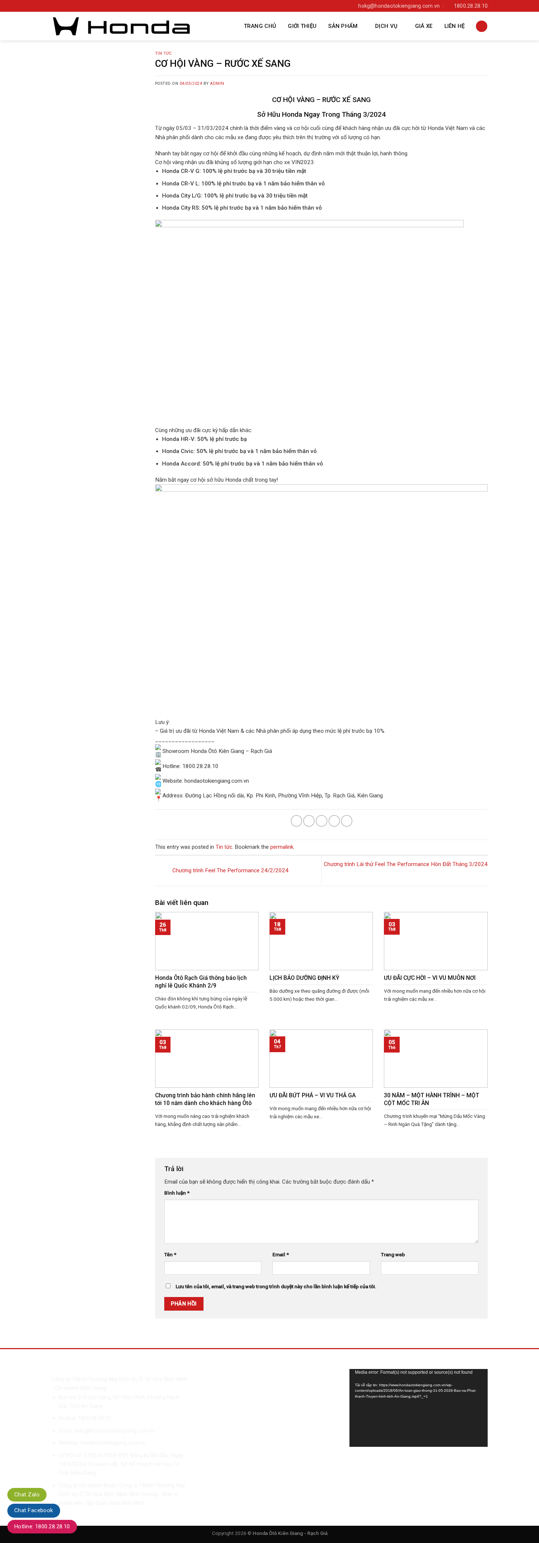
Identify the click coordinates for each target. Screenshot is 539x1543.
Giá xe (424, 26)
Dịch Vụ (386, 26)
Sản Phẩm (343, 26)
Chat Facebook (33, 1510)
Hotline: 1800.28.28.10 (42, 1526)
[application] (418, 1407)
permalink (281, 847)
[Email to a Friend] (321, 820)
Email (280, 1254)
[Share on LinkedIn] (346, 820)
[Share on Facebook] (296, 820)
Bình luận (177, 1193)
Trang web (393, 1254)
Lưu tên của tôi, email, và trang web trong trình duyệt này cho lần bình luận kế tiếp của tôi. (276, 1286)
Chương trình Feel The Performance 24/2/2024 (230, 870)
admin (217, 83)
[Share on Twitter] (309, 820)
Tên (170, 1254)
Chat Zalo (27, 1494)
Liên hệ (454, 26)
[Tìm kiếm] (481, 26)
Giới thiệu (302, 26)
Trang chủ (260, 26)
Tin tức (163, 53)
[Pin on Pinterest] (334, 820)
